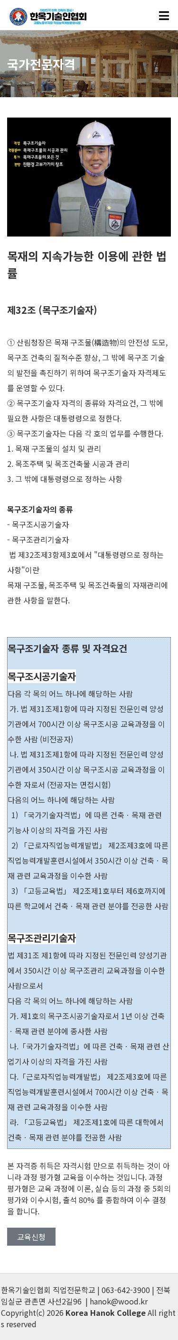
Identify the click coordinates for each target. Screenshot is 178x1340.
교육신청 (31, 1236)
